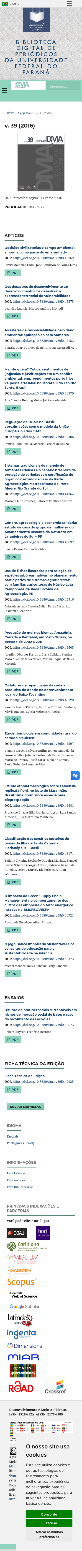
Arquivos (25, 113)
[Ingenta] (21, 1334)
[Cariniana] (27, 1246)
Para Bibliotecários (20, 1187)
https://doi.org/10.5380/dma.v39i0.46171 (43, 853)
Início (9, 113)
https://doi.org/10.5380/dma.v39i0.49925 (43, 1081)
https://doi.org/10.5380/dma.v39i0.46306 (43, 437)
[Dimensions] (24, 1346)
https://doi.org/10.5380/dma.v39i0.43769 (43, 258)
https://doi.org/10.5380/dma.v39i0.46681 (43, 805)
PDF (14, 273)
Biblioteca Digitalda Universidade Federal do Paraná (36, 57)
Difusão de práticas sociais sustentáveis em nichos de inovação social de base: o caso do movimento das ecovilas (41, 1014)
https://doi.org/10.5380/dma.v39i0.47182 (43, 340)
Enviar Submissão (25, 1106)
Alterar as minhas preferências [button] (49, 1534)
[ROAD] (21, 1386)
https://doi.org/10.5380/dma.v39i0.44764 (43, 494)
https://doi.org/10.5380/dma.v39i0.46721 (43, 915)
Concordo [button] (49, 1514)
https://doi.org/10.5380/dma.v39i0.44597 (43, 743)
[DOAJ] (17, 1232)
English (12, 1136)
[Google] (25, 1306)
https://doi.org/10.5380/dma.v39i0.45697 (43, 542)
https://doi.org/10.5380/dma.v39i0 (37, 198)
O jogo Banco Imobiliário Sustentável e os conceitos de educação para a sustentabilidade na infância (39, 948)
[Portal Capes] (23, 1370)
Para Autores (16, 1180)
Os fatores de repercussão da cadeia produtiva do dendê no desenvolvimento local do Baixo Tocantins (39, 690)
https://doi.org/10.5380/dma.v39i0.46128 (43, 700)
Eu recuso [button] (49, 1523)
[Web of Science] (23, 1294)
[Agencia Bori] (43, 1232)
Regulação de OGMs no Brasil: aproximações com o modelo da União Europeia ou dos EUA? (37, 426)
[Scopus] (22, 1282)
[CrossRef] (55, 1386)
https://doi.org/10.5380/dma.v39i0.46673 (43, 1025)
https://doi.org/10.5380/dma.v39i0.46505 (43, 647)
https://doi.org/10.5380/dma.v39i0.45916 (43, 599)
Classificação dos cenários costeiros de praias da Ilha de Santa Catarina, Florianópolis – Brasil (37, 843)
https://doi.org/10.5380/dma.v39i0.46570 (43, 393)
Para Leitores (16, 1173)
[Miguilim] (22, 1258)
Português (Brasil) (20, 1143)
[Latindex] (20, 1320)
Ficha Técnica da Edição (25, 1076)
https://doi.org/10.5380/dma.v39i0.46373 (43, 959)
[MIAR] (24, 1357)
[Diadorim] (19, 1270)
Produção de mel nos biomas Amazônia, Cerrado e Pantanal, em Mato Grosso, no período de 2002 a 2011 (38, 637)
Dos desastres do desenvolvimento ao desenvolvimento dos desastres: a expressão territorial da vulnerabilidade (38, 291)
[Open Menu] (4, 90)
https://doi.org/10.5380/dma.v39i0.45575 (43, 301)
